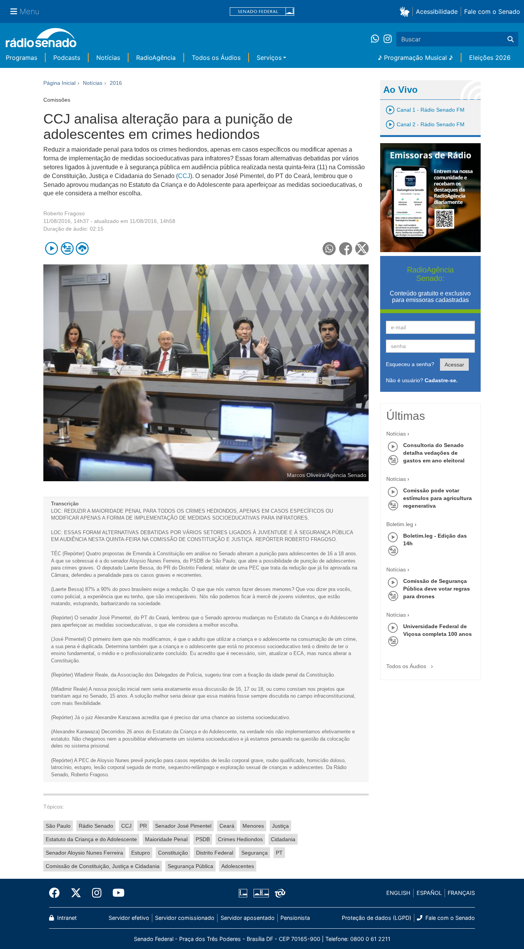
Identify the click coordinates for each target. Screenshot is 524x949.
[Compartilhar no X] (362, 248)
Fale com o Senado (492, 11)
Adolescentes (237, 866)
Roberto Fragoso (64, 213)
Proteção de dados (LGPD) (376, 917)
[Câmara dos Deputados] (244, 893)
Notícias (108, 57)
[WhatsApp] (377, 39)
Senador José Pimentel (183, 826)
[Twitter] (76, 893)
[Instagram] (388, 39)
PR (143, 826)
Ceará (226, 826)
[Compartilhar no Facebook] (346, 248)
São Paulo (58, 826)
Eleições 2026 (490, 57)
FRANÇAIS (461, 893)
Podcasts (66, 57)
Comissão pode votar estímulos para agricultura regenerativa (437, 498)
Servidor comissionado (184, 917)
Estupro (140, 853)
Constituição (173, 853)
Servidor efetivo (129, 917)
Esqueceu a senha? (410, 364)
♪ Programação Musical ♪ (415, 57)
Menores (253, 826)
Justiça (280, 826)
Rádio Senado (96, 826)
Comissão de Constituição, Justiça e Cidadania (103, 866)
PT (279, 853)
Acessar (454, 364)
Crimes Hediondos (240, 839)
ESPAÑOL (429, 893)
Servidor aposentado (248, 917)
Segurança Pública (190, 866)
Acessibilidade (437, 11)
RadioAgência (156, 57)
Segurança (254, 853)
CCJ (184, 176)
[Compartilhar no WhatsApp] (329, 248)
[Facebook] (57, 893)
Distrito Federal (214, 853)
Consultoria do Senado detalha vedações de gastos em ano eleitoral (434, 453)
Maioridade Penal (166, 839)
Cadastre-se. (441, 380)
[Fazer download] (82, 248)
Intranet (66, 917)
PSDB (203, 839)
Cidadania (283, 839)
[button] (406, 11)
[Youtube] (116, 893)
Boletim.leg (399, 524)
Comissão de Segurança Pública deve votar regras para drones (436, 588)
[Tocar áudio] (51, 248)
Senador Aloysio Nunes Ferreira (84, 853)
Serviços (269, 57)
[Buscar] (510, 39)
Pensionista (295, 917)
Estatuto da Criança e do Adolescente (91, 839)
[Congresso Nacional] (261, 893)
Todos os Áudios (216, 57)
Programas (21, 57)
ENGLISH (398, 893)
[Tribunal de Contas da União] (278, 893)
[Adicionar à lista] (67, 248)
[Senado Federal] (262, 11)
